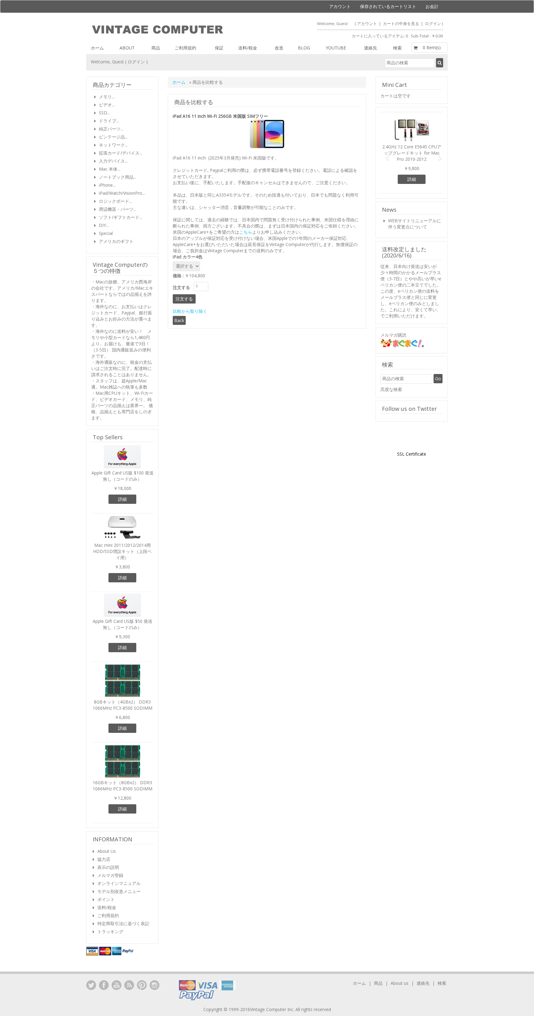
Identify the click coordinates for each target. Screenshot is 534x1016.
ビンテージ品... (113, 137)
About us (400, 983)
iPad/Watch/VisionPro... (122, 193)
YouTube (116, 985)
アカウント (340, 6)
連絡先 (370, 48)
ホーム (97, 48)
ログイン (433, 23)
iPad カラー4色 (189, 257)
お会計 (432, 6)
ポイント (106, 899)
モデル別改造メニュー (119, 891)
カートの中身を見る (401, 23)
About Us (106, 851)
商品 (155, 48)
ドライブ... (109, 121)
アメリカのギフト (116, 241)
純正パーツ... (111, 129)
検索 (397, 48)
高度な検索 (391, 389)
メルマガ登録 (110, 875)
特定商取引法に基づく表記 (123, 923)
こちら (245, 232)
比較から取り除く (190, 311)
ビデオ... (107, 105)
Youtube (336, 48)
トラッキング (110, 931)
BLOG (304, 48)
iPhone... (107, 185)
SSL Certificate (411, 454)
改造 (279, 48)
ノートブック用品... (117, 177)
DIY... (104, 225)
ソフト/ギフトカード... (120, 217)
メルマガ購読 (393, 335)
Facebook (104, 985)
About (127, 48)
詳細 (122, 499)
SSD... (104, 113)
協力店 (103, 859)
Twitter (91, 985)
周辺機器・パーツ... (117, 209)
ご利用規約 (185, 48)
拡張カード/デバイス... (120, 153)
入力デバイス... (113, 161)
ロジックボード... (115, 201)
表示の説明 (108, 867)
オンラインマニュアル (119, 883)
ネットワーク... (113, 145)
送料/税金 (247, 48)
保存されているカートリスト (388, 6)
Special (106, 233)
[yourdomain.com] (176, 30)
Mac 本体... (109, 169)
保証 (219, 48)
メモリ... (107, 97)
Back (179, 320)
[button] (385, 154)
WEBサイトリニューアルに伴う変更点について (414, 224)
